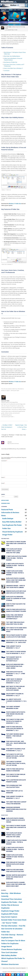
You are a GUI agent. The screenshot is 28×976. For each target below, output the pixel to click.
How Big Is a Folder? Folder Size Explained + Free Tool (7, 427)
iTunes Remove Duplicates (11, 949)
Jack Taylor (16, 390)
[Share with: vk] (23, 974)
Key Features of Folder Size (10, 62)
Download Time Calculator (11, 899)
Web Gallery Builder (9, 955)
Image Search (6, 946)
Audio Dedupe (14, 518)
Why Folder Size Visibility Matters (12, 56)
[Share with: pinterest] (7, 974)
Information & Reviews (14, 512)
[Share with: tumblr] (15, 974)
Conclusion (6, 70)
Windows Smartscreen (10, 964)
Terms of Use (5, 968)
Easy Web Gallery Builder (14, 522)
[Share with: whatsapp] (26, 974)
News (14, 515)
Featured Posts (14, 509)
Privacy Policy (12, 968)
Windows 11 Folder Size (15, 203)
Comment (4, 460)
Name (3, 477)
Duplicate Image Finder (10, 911)
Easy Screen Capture (9, 917)
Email (3, 483)
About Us (23, 968)
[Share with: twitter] (18, 974)
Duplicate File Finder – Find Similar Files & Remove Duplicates (11, 905)
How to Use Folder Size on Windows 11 (13, 68)
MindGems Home (5, 503)
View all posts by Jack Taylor (8, 416)
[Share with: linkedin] (4, 974)
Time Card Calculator (9, 952)
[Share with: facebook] (1, 974)
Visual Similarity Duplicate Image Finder (14, 533)
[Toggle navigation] (26, 2)
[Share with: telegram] (12, 974)
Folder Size (14, 388)
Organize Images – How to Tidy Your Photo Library (21, 427)
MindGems (15, 971)
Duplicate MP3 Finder (9, 914)
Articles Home (5, 500)
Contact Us (18, 968)
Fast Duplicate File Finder (14, 525)
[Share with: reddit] (9, 974)
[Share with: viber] (21, 974)
